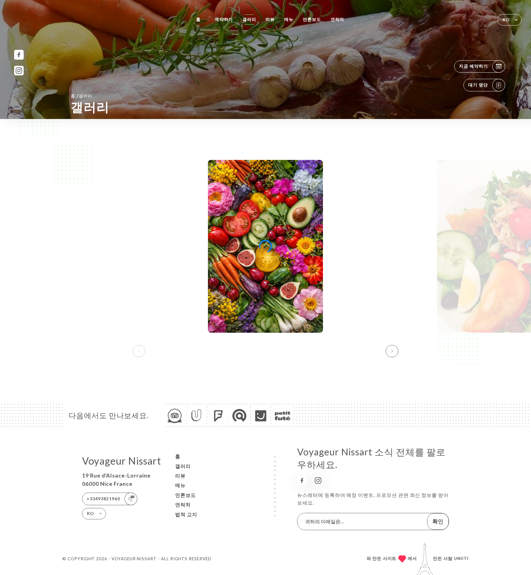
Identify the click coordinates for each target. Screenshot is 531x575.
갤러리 (249, 19)
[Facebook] (19, 54)
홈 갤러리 (81, 95)
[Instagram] (19, 70)
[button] (392, 351)
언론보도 (312, 19)
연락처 (337, 19)
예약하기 (224, 19)
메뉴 (288, 19)
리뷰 (270, 19)
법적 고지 (186, 514)
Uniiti (461, 558)
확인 (437, 521)
